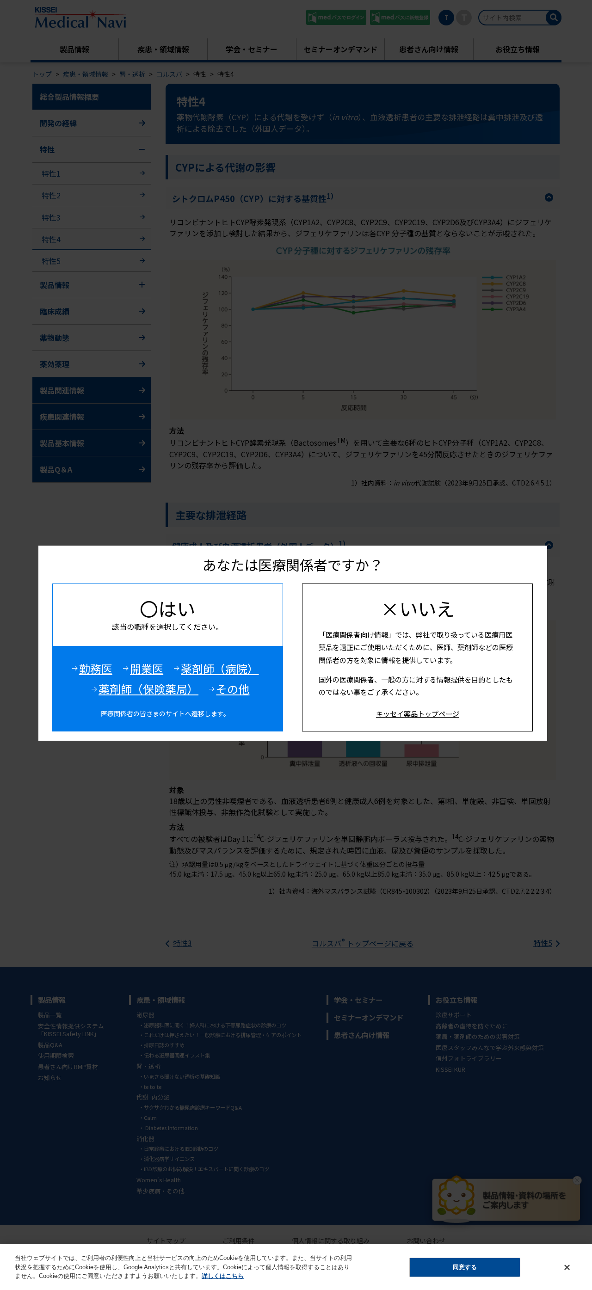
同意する (465, 1267)
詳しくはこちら (223, 1275)
